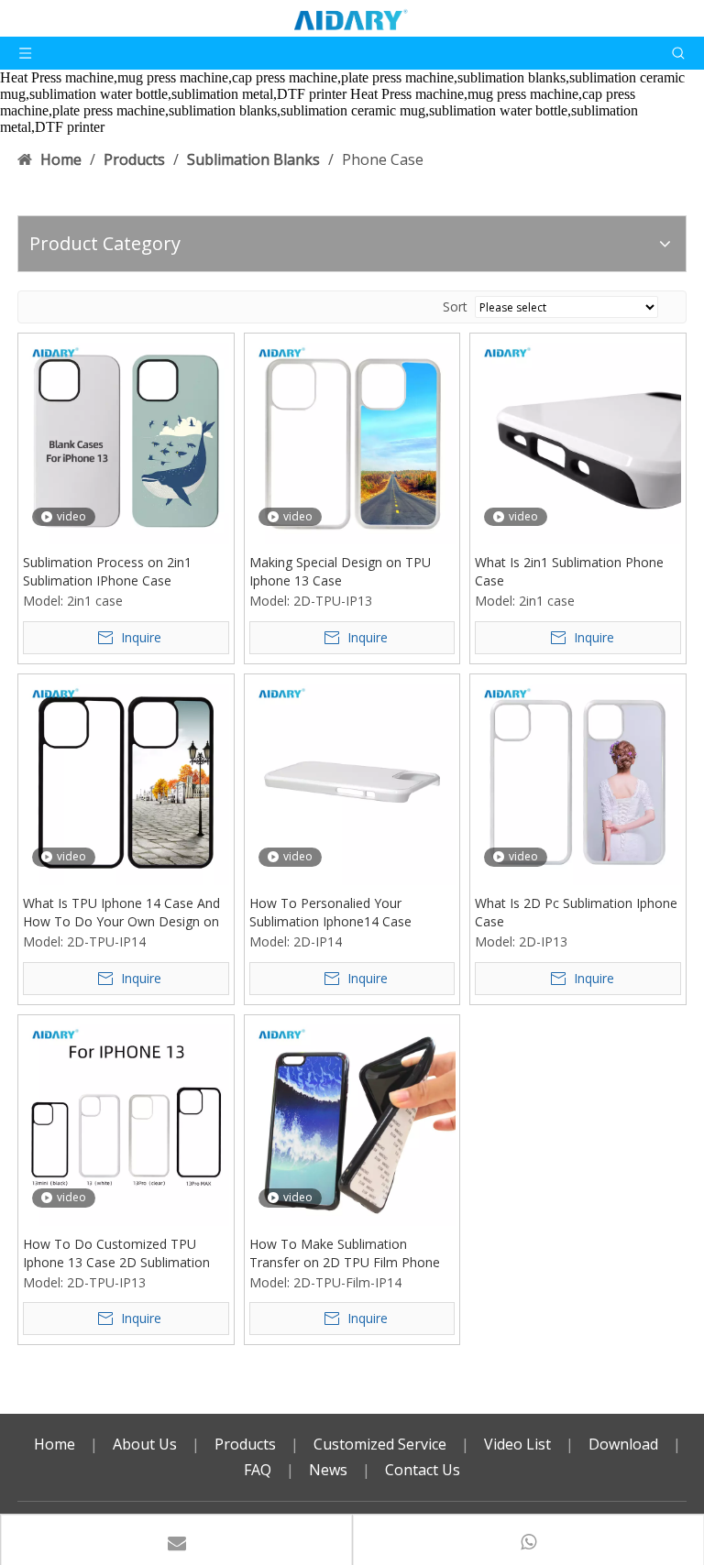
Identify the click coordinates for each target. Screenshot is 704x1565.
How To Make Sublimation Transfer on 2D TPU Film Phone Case (344, 1253)
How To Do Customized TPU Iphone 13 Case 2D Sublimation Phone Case (116, 1253)
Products (245, 1444)
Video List (517, 1444)
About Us (145, 1444)
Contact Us (422, 1470)
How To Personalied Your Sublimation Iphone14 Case (330, 912)
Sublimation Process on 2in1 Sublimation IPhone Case (107, 571)
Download (623, 1444)
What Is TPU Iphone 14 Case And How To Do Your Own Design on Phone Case (121, 912)
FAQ (257, 1470)
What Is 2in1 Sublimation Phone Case (569, 571)
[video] (126, 439)
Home (54, 1444)
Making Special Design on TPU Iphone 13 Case (340, 571)
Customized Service (380, 1444)
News (328, 1470)
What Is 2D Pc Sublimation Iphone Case (576, 912)
